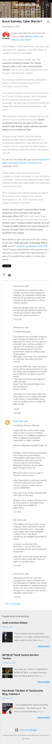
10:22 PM (17, 319)
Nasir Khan (18, 421)
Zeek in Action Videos (14, 622)
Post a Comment (13, 604)
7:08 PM (17, 597)
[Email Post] (9, 276)
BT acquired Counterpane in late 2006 (30, 246)
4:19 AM (17, 566)
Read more (44, 646)
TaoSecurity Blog (26, 5)
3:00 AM (17, 413)
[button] (48, 22)
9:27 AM (17, 512)
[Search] (48, 5)
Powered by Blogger (27, 730)
